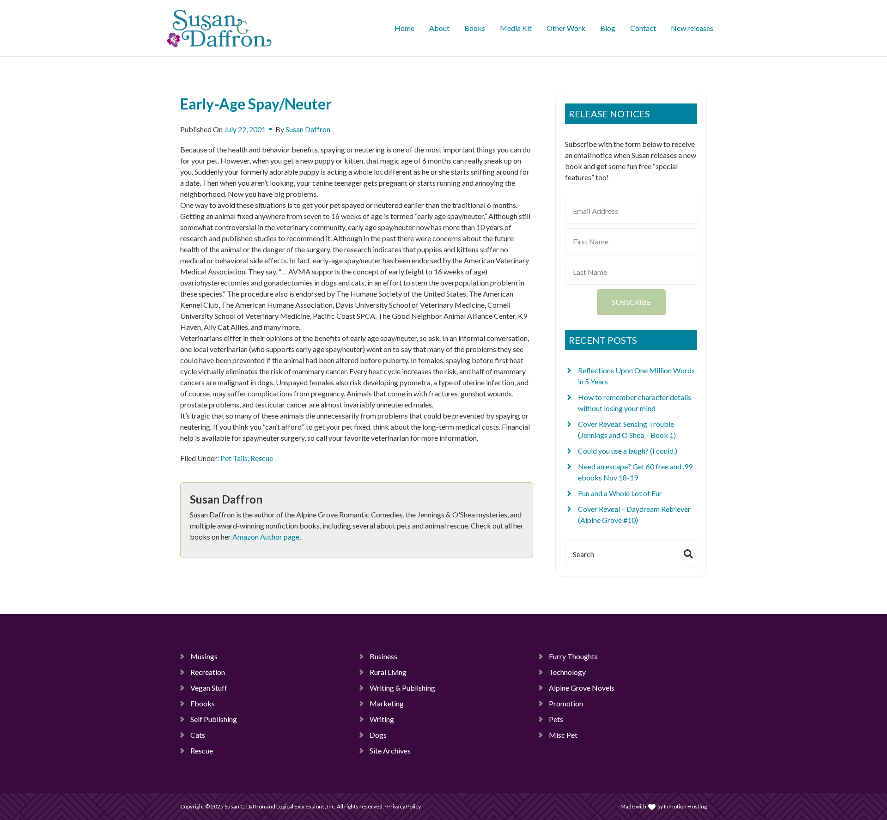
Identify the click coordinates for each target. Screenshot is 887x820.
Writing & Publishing (402, 687)
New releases (692, 28)
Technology (567, 672)
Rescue (261, 458)
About (439, 28)
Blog (607, 28)
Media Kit (516, 28)
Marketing (387, 703)
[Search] (690, 554)
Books (474, 28)
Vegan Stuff (208, 687)
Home (404, 28)
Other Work (566, 28)
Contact (643, 28)
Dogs (378, 734)
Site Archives (390, 750)
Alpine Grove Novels (581, 687)
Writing (382, 719)
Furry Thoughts (573, 656)
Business (383, 656)
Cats (197, 734)
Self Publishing (213, 719)
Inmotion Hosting (685, 806)
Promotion (566, 703)
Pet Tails (234, 458)
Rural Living (388, 672)
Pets (556, 719)
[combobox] (622, 554)
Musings (204, 656)
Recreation (207, 672)
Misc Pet (563, 734)
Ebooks (202, 703)
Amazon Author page (265, 536)
